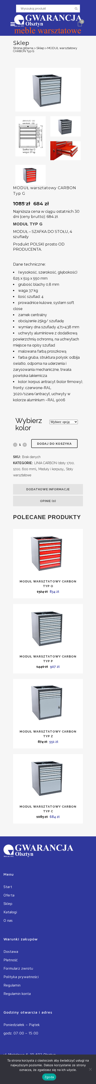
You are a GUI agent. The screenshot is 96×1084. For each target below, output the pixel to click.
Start (7, 887)
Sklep (40, 48)
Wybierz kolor (28, 424)
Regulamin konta (17, 993)
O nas (8, 920)
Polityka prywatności (21, 977)
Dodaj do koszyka (54, 443)
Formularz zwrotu (18, 968)
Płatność (10, 960)
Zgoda (49, 1077)
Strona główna (23, 48)
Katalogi (10, 912)
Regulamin (12, 985)
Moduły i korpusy (51, 469)
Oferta (8, 895)
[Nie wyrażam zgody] (90, 1069)
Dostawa (10, 951)
